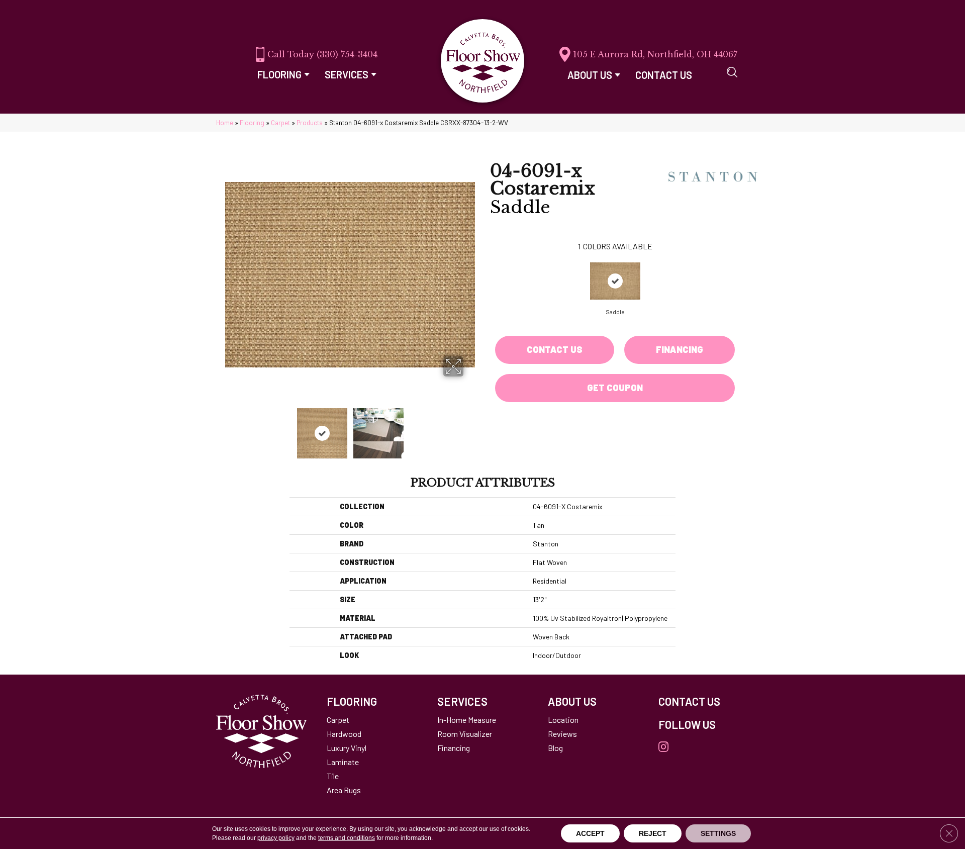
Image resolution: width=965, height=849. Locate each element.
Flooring (252, 122)
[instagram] (663, 747)
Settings (718, 833)
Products (310, 122)
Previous (230, 428)
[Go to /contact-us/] (703, 701)
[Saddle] (615, 281)
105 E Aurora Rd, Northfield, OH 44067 (655, 54)
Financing (679, 349)
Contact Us (555, 349)
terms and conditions (346, 837)
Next (470, 428)
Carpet (280, 122)
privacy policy (276, 837)
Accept (590, 833)
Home (224, 122)
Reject (652, 833)
